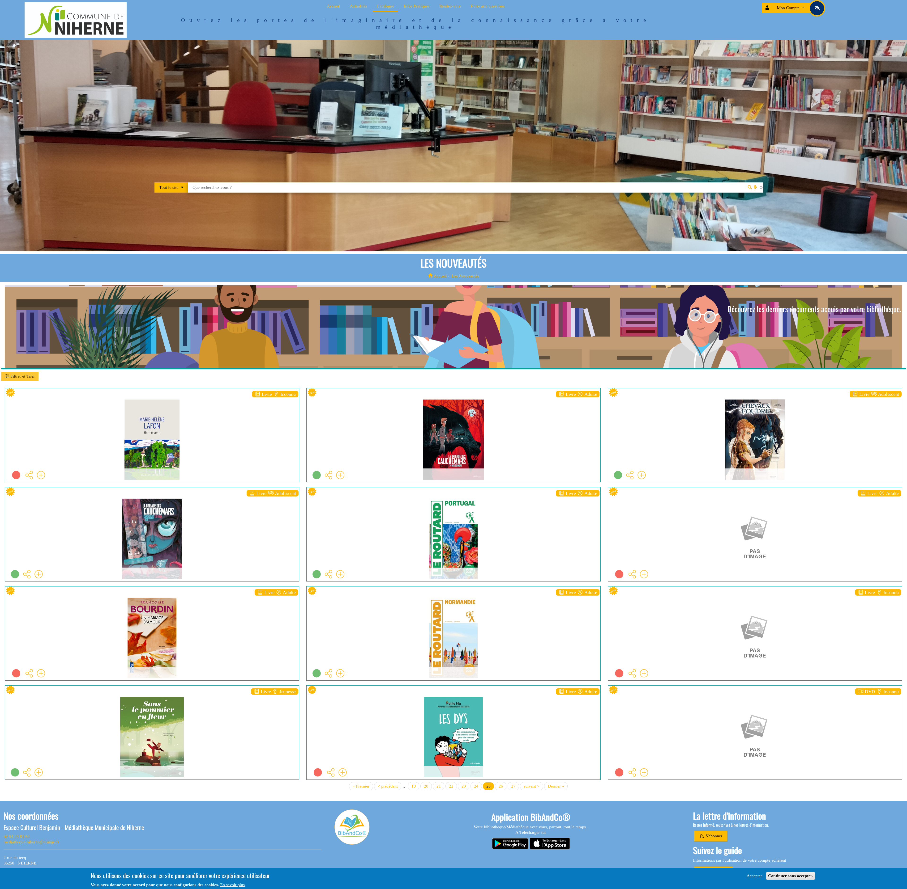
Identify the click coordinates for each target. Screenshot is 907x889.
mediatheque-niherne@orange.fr (31, 842)
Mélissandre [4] (453, 402)
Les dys (453, 699)
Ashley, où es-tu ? (755, 600)
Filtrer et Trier (22, 376)
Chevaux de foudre (755, 402)
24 (478, 786)
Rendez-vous (450, 6)
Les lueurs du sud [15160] (755, 501)
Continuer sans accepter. (790, 875)
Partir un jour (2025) (755, 699)
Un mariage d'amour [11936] (152, 600)
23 (465, 786)
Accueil (333, 6)
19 (415, 786)
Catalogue (385, 6)
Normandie (453, 600)
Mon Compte (789, 7)
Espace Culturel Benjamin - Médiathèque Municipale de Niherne (74, 827)
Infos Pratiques (416, 6)
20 (428, 786)
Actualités (358, 6)
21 (440, 786)
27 (515, 786)
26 (502, 786)
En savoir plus (232, 884)
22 (453, 786)
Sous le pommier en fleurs (151, 699)
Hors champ (152, 402)
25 (490, 787)
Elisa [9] (152, 501)
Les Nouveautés (465, 276)
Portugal (453, 501)
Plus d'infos (154, 427)
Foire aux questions (488, 6)
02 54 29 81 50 (17, 836)
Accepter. (755, 875)
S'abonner (713, 836)
